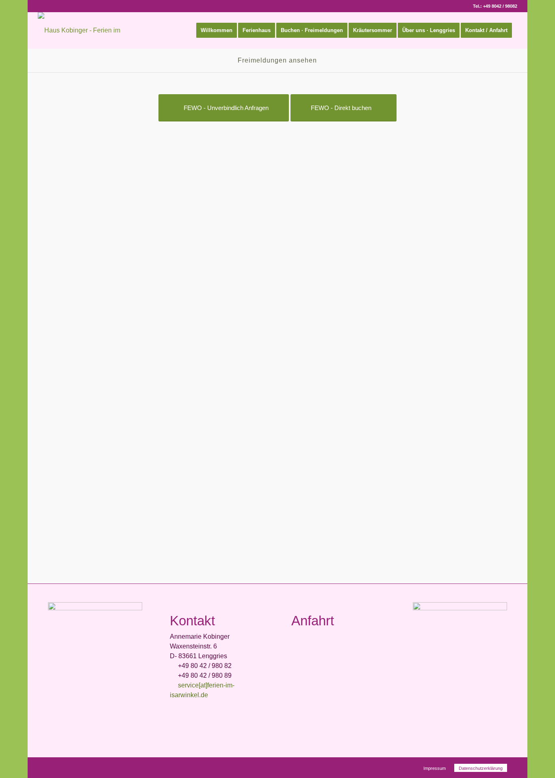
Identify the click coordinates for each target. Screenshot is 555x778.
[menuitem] (216, 30)
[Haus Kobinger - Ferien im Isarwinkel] (92, 30)
